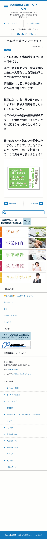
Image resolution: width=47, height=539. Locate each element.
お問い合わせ (12, 467)
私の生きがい (9, 302)
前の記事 (12, 203)
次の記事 (34, 203)
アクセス (10, 454)
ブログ (7, 50)
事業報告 (10, 408)
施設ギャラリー (13, 447)
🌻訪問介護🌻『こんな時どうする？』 (19, 296)
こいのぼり (8, 322)
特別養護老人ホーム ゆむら (23, 7)
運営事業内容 (12, 434)
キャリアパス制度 (13, 395)
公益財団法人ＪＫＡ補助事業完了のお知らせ (24, 414)
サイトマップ (12, 401)
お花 (5, 309)
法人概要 (10, 428)
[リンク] (15, 339)
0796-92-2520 (26, 34)
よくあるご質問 (13, 388)
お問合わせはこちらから (21, 374)
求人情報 (10, 461)
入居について (12, 441)
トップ (9, 421)
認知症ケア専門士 (10, 315)
